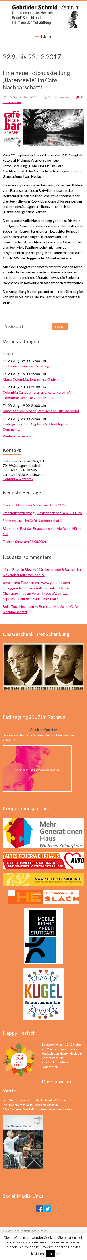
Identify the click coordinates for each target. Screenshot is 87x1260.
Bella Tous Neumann (18, 606)
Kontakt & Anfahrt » (18, 479)
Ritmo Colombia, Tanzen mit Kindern (31, 379)
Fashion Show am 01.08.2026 (25, 541)
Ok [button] (50, 1254)
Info (59, 1254)
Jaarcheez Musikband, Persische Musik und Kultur (41, 411)
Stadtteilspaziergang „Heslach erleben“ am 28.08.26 (42, 513)
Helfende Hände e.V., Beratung (26, 366)
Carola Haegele (58, 97)
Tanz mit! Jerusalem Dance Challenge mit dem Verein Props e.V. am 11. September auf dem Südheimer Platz (36, 593)
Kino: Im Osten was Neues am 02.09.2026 (34, 505)
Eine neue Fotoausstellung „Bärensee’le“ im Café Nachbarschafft (36, 80)
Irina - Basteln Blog (17, 569)
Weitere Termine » (17, 436)
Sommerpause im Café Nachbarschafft (32, 520)
